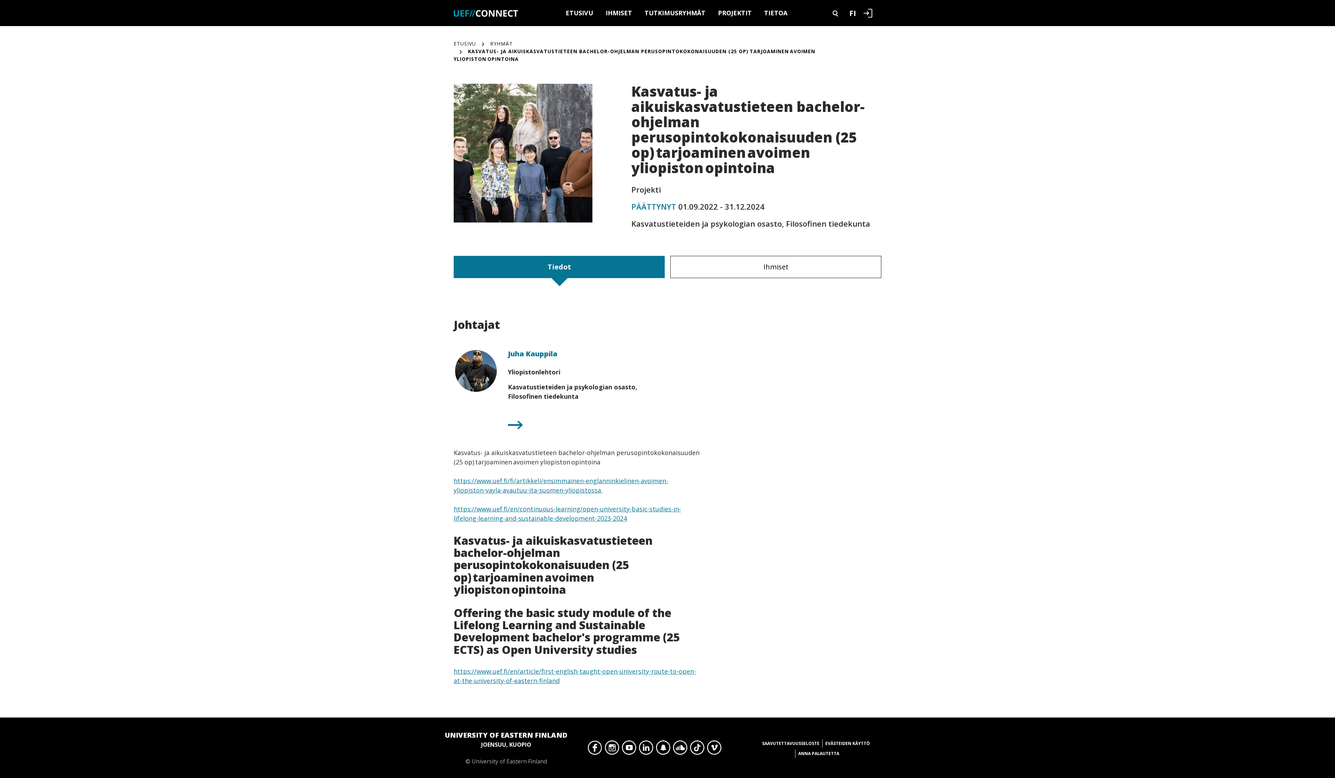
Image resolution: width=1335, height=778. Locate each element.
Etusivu (579, 13)
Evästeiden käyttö (847, 743)
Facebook (595, 749)
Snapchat (663, 749)
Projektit (735, 13)
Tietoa (775, 13)
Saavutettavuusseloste (790, 743)
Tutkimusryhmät (675, 13)
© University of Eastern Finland (506, 747)
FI (852, 13)
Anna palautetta (818, 753)
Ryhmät (501, 43)
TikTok (697, 749)
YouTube (629, 749)
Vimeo (714, 749)
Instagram (612, 749)
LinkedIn (646, 749)
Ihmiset (619, 13)
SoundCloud (680, 749)
